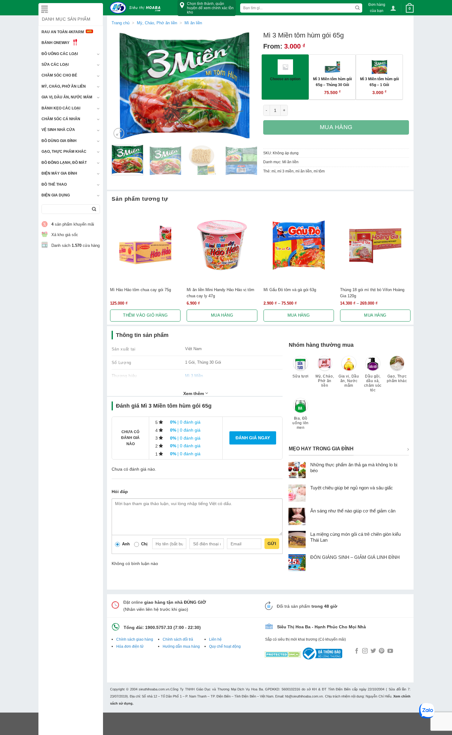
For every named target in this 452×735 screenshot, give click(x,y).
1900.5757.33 (158, 627)
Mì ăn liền (193, 23)
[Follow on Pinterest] (381, 651)
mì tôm (319, 171)
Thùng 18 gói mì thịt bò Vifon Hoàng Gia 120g (372, 292)
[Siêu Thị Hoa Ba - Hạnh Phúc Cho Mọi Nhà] (137, 8)
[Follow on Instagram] (365, 651)
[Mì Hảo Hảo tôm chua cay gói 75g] (145, 245)
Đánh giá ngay (253, 437)
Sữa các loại (55, 64)
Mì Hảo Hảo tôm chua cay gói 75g (140, 289)
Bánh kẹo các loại (61, 108)
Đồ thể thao (54, 184)
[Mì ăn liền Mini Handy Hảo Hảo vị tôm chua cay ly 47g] (222, 245)
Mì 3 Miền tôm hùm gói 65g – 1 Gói (379, 82)
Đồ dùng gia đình (59, 141)
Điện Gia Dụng (56, 195)
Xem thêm (194, 393)
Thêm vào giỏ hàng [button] (145, 315)
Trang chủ (120, 23)
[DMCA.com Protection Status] (283, 653)
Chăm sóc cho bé (59, 75)
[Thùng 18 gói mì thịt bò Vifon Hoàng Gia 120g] (375, 245)
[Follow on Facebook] (356, 651)
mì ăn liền (303, 171)
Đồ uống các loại (60, 54)
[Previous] (122, 86)
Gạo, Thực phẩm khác (64, 151)
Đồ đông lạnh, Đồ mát (64, 162)
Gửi (272, 543)
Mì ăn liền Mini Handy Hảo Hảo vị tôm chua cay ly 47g (220, 292)
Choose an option (285, 79)
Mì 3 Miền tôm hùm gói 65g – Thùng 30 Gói (332, 82)
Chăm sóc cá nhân (61, 119)
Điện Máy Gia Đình (59, 173)
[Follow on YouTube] (390, 651)
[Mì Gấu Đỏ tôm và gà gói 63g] (299, 245)
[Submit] (93, 209)
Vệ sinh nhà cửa (58, 130)
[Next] (246, 86)
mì (274, 171)
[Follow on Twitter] (373, 651)
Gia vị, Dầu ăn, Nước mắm (67, 97)
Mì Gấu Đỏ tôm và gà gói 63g (290, 289)
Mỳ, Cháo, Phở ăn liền (64, 86)
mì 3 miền (285, 171)
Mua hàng (336, 127)
